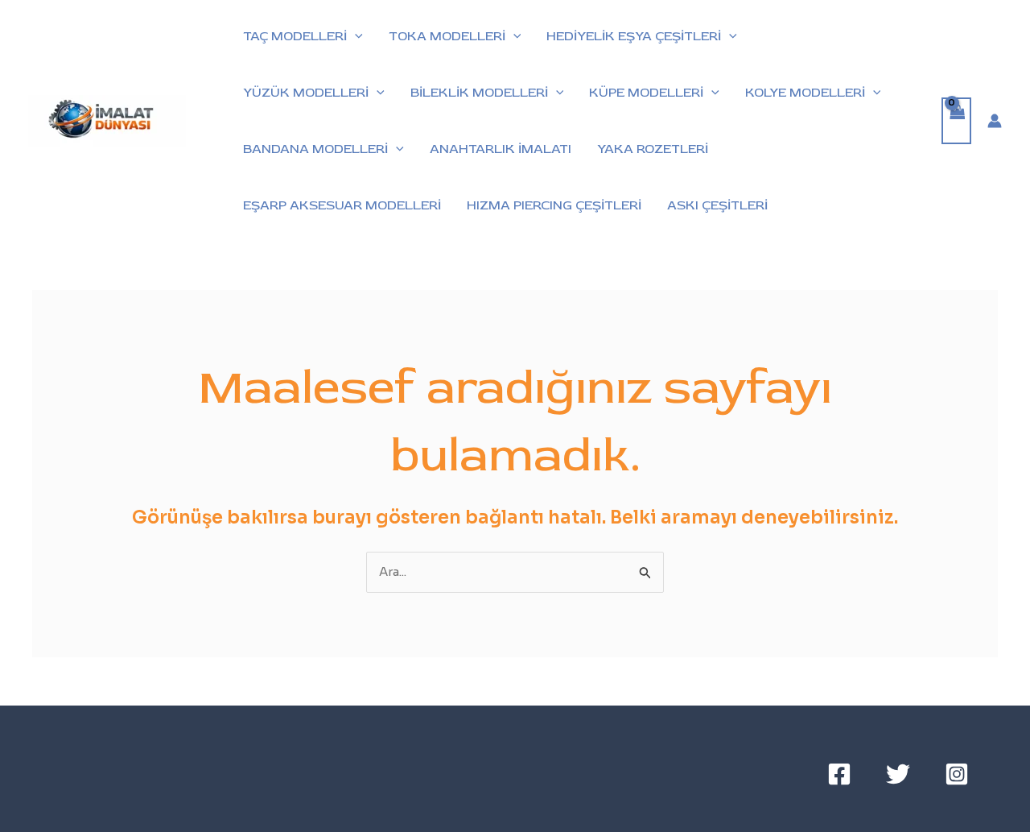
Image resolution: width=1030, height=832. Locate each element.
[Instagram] (957, 774)
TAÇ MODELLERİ (295, 36)
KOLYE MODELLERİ (805, 93)
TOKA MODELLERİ (447, 36)
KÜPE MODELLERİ (646, 93)
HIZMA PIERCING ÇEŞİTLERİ (554, 205)
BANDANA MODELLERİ (315, 149)
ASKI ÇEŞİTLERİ (717, 205)
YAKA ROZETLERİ (652, 149)
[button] (355, 36)
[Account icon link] (994, 121)
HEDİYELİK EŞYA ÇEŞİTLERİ (633, 36)
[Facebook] (839, 774)
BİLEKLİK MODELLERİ (479, 93)
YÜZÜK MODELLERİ (306, 93)
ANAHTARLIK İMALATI (500, 149)
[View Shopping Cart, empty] (956, 121)
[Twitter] (898, 774)
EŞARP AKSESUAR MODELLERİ (342, 205)
